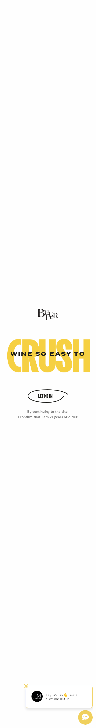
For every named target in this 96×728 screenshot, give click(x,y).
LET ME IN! (46, 396)
